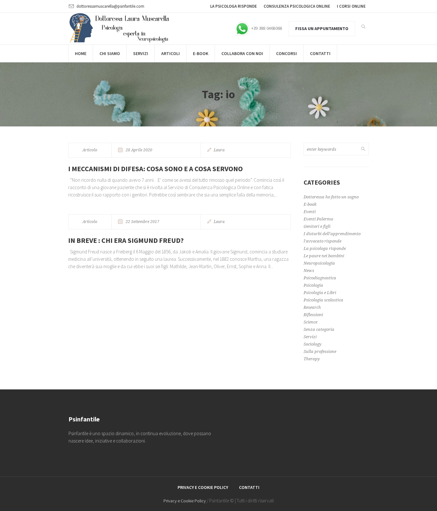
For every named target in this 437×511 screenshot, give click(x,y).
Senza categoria (319, 329)
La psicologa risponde (325, 248)
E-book (310, 204)
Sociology (313, 344)
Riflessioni (313, 314)
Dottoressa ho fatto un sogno (331, 197)
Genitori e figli (317, 226)
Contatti (249, 487)
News (309, 270)
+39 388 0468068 (266, 28)
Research (312, 307)
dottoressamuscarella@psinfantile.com (110, 6)
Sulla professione (320, 351)
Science (310, 322)
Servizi (310, 336)
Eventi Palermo (318, 219)
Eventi (310, 211)
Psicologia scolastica (323, 300)
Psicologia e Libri (320, 292)
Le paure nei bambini (324, 255)
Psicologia (313, 285)
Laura (219, 150)
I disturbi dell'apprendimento (332, 233)
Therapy (312, 358)
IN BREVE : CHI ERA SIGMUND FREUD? (126, 240)
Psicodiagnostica (320, 277)
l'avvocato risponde (322, 241)
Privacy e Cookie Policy (203, 487)
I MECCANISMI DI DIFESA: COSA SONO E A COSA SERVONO (155, 168)
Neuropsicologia (319, 263)
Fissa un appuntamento (321, 28)
